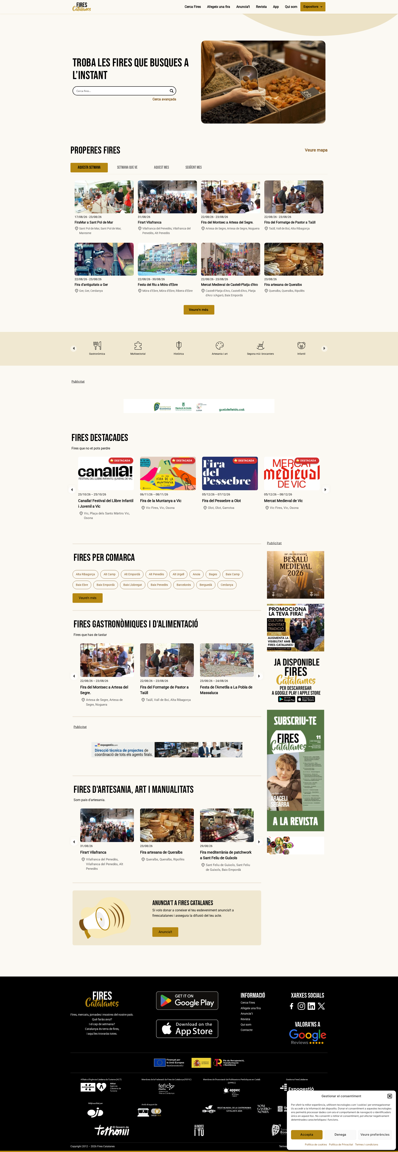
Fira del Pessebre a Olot (221, 501)
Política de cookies (316, 1144)
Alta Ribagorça (85, 574)
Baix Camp (233, 574)
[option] (97, 348)
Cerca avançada (164, 99)
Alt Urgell (178, 574)
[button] (390, 1096)
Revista (261, 7)
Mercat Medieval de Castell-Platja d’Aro (229, 285)
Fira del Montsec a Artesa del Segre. (227, 222)
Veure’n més (87, 598)
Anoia (196, 574)
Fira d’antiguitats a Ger (91, 285)
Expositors (310, 6)
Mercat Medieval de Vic (283, 501)
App (276, 7)
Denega (340, 1134)
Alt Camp (109, 574)
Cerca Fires (193, 7)
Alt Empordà (132, 574)
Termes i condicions (366, 1144)
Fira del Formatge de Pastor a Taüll (289, 222)
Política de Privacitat (341, 1144)
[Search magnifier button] (172, 91)
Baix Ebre (82, 584)
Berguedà (206, 584)
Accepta (306, 1134)
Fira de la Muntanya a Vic (160, 501)
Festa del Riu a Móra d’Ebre (158, 285)
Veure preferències (375, 1134)
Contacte (246, 1030)
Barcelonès (184, 584)
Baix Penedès (159, 584)
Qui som (291, 7)
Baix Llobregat (132, 584)
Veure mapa (316, 150)
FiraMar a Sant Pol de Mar (94, 222)
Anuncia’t (243, 7)
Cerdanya (227, 584)
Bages (213, 574)
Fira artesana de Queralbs (283, 285)
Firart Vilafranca (149, 222)
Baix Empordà (106, 584)
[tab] (89, 167)
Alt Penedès (156, 574)
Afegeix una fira (218, 7)
